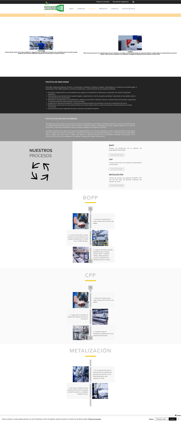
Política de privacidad (94, 419)
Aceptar (172, 419)
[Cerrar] (179, 418)
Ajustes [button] (151, 419)
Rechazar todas (161, 419)
